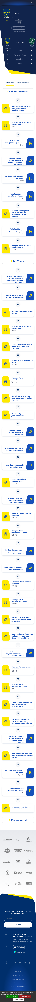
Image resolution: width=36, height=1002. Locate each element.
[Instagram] (11, 962)
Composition (23, 83)
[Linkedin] (25, 962)
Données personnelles (18, 983)
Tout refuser (26, 996)
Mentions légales (18, 979)
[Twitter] (15, 962)
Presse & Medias (18, 975)
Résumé (10, 83)
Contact (18, 971)
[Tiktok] (30, 962)
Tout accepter (12, 996)
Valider (18, 925)
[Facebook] (6, 962)
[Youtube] (20, 962)
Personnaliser (18, 999)
